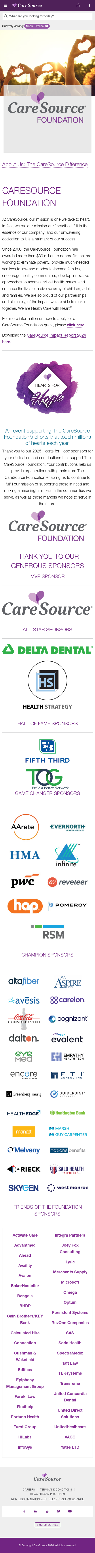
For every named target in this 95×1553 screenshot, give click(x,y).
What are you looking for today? (31, 16)
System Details (47, 1524)
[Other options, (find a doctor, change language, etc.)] (78, 5)
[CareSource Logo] (27, 4)
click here (75, 325)
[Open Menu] (5, 5)
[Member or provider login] (89, 5)
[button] (37, 26)
